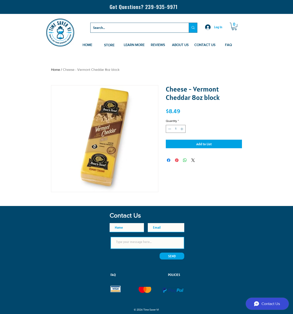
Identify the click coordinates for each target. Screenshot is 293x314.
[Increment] (182, 129)
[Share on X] (193, 160)
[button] (234, 26)
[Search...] (193, 28)
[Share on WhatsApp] (184, 160)
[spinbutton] (176, 129)
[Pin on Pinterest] (176, 160)
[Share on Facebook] (168, 160)
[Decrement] (169, 129)
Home (55, 69)
